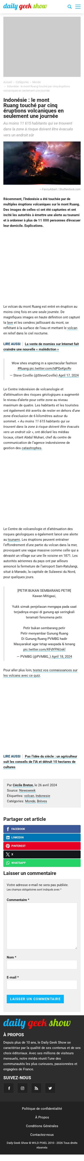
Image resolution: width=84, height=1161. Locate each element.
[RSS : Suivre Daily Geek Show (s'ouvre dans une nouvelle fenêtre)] (36, 1088)
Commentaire (18, 900)
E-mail (13, 977)
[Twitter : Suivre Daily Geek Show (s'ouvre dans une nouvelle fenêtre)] (50, 1088)
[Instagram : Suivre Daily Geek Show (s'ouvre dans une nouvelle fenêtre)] (22, 1088)
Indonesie (43, 796)
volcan (72, 328)
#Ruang (23, 369)
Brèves (42, 801)
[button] (78, 6)
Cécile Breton (23, 785)
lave (10, 323)
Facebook (18, 829)
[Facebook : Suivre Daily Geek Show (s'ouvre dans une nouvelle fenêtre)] (8, 1088)
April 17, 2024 (68, 375)
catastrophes (31, 448)
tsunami (14, 540)
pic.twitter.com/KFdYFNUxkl (44, 649)
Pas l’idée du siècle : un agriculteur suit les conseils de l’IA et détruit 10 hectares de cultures (40, 761)
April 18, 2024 (62, 657)
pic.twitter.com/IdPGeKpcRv (50, 369)
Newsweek (27, 790)
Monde (30, 801)
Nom (11, 957)
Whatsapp (18, 862)
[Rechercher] (70, 7)
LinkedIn (17, 837)
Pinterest (18, 846)
